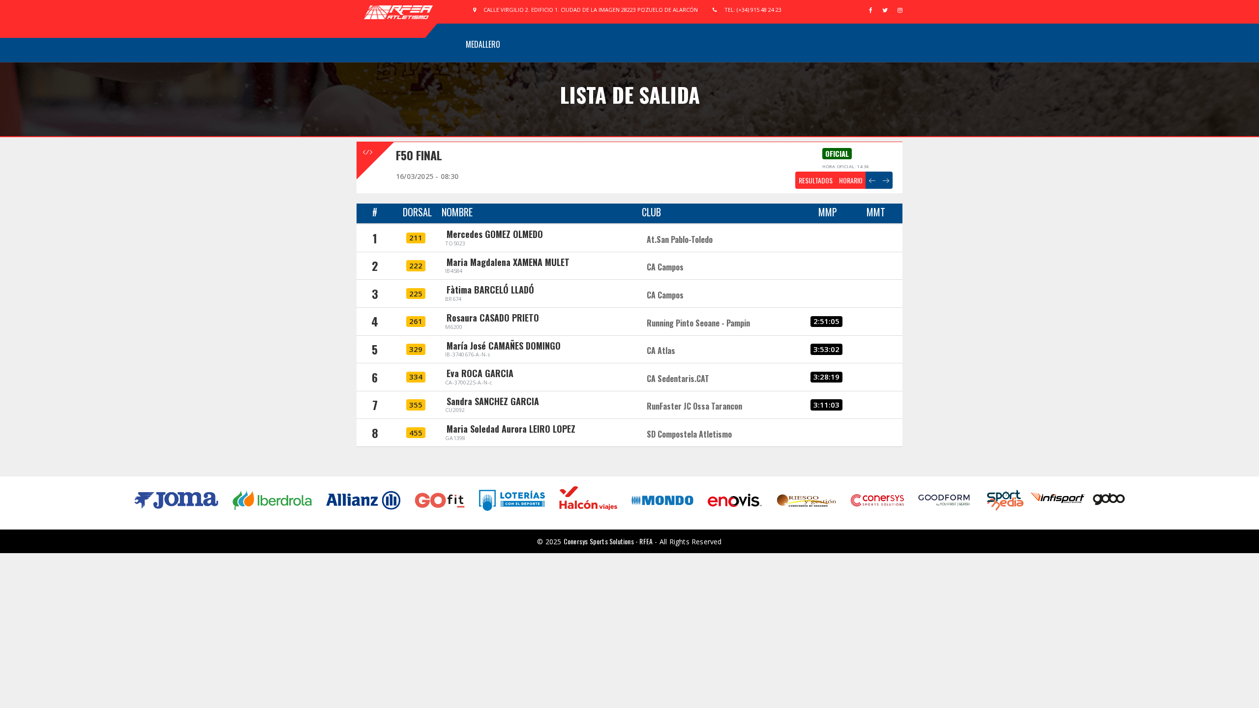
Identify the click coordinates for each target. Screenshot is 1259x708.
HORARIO (851, 180)
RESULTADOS (816, 180)
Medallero (483, 44)
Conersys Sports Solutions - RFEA (608, 541)
